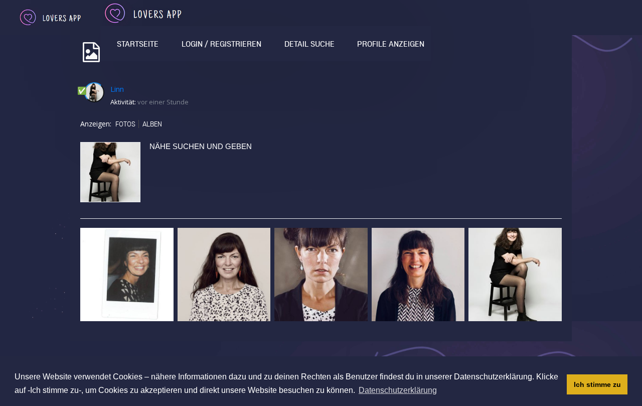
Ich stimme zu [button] (597, 384)
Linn (117, 89)
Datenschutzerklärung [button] (398, 390)
